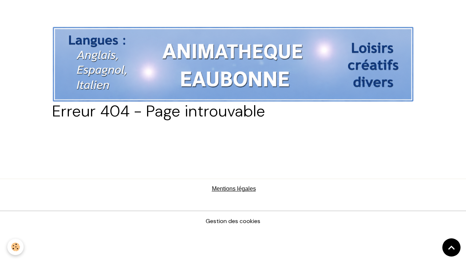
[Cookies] (15, 247)
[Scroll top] (451, 247)
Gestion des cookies (233, 221)
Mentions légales (234, 189)
